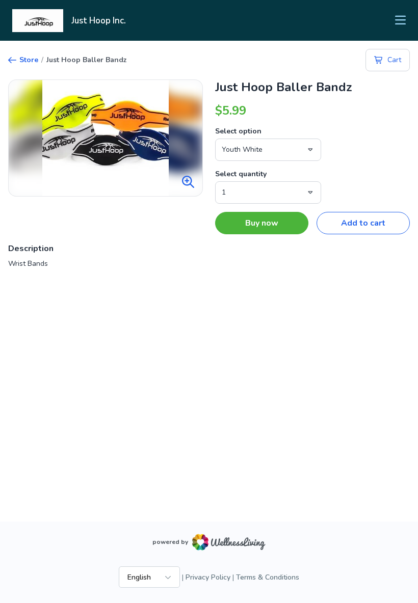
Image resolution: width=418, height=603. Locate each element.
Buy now (261, 223)
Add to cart (363, 223)
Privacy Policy (208, 577)
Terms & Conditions (267, 577)
